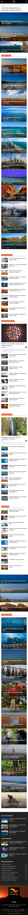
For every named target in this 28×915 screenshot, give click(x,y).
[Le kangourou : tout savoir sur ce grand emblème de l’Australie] (14, 768)
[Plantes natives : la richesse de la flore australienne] (14, 689)
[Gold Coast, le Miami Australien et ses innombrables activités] (14, 146)
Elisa (2, 440)
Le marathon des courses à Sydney (16, 559)
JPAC (20, 911)
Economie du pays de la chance (8, 876)
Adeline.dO (3, 347)
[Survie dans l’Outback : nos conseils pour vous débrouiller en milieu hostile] (4, 291)
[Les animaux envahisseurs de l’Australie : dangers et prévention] (14, 721)
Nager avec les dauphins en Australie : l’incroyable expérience (12, 645)
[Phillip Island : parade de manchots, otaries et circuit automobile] (14, 784)
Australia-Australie (6, 247)
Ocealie (2, 610)
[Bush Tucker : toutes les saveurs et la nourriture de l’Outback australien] (4, 303)
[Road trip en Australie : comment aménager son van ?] (4, 368)
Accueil (2, 4)
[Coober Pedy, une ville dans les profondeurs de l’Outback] (14, 98)
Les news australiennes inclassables (8, 880)
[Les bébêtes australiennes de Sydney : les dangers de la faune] (4, 461)
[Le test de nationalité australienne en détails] (4, 524)
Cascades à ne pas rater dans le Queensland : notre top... (10, 438)
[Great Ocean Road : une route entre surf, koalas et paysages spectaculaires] (14, 39)
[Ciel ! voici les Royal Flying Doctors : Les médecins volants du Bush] (4, 260)
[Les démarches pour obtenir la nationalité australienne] (4, 530)
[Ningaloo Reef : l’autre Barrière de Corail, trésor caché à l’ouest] (14, 177)
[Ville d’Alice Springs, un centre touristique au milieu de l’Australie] (4, 498)
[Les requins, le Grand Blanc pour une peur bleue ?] (14, 625)
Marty (2, 25)
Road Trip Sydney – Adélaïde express (17, 446)
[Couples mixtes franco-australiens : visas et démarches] (4, 518)
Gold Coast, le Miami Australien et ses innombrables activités (12, 150)
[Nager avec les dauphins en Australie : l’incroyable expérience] (14, 641)
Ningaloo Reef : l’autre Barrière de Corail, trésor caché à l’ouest (12, 181)
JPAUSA (16, 911)
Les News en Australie (6, 864)
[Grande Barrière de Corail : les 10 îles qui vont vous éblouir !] (4, 855)
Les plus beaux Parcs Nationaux (8, 868)
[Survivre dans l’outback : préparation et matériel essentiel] (4, 316)
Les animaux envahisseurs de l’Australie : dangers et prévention (12, 725)
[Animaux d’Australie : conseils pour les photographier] (14, 800)
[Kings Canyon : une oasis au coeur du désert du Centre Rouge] (14, 193)
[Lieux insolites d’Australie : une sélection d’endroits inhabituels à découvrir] (4, 285)
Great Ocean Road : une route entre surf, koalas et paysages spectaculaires (12, 70)
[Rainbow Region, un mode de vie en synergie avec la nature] (4, 511)
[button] (26, 2)
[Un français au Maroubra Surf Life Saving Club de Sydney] (4, 548)
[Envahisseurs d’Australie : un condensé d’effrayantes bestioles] (4, 278)
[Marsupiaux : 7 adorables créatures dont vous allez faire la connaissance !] (14, 705)
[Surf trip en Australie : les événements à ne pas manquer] (11, 49)
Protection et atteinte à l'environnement (9, 878)
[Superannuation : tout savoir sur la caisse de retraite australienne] (4, 393)
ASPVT (23, 911)
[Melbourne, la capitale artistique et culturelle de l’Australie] (14, 162)
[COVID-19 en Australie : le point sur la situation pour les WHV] (14, 333)
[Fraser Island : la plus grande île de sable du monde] (14, 24)
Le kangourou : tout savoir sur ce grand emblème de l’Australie (12, 772)
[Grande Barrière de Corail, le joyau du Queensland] (14, 114)
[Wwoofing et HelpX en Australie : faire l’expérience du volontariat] (4, 406)
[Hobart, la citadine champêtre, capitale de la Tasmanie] (4, 473)
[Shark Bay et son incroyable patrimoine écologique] (14, 657)
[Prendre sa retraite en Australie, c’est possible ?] (4, 536)
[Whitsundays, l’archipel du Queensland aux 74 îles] (14, 130)
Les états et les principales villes (8, 874)
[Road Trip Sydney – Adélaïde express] (4, 448)
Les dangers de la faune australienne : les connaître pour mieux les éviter (13, 756)
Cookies (15, 909)
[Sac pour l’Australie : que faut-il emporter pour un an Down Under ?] (4, 356)
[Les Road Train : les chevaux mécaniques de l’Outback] (4, 266)
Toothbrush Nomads (6, 120)
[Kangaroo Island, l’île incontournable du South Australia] (14, 209)
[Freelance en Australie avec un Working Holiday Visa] (4, 387)
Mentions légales (21, 909)
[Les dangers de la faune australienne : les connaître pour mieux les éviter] (14, 752)
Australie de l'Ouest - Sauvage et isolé (9, 872)
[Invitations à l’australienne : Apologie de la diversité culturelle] (4, 555)
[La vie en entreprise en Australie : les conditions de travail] (4, 400)
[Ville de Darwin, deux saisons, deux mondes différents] (4, 492)
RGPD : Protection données (8, 909)
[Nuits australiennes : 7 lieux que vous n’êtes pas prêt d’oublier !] (4, 362)
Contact (8, 911)
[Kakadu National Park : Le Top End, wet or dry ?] (14, 241)
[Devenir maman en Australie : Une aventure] (4, 567)
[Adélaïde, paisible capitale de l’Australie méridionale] (4, 467)
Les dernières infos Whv (6, 870)
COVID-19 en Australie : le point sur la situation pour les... (12, 344)
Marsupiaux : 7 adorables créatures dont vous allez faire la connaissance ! (12, 709)
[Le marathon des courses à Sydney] (4, 561)
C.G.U (5, 911)
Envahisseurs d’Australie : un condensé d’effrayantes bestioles (12, 677)
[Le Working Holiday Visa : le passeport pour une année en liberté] (4, 849)
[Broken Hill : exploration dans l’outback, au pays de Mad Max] (4, 297)
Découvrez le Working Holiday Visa (8, 866)
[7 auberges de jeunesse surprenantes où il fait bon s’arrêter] (4, 375)
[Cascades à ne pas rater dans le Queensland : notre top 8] (14, 426)
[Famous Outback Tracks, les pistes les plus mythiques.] (4, 309)
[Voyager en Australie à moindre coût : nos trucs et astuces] (4, 381)
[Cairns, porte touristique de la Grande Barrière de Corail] (4, 486)
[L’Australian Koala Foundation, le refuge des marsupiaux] (14, 737)
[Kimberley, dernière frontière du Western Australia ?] (14, 225)
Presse (12, 911)
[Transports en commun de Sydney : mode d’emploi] (4, 454)
